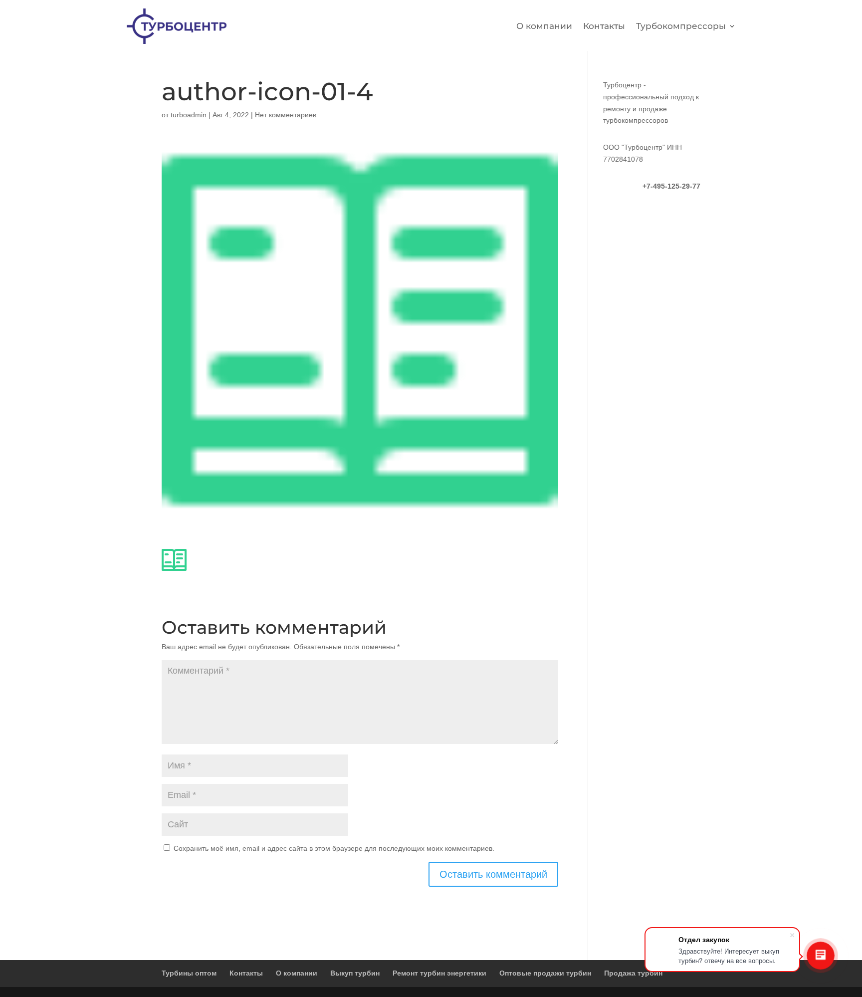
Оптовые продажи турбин (545, 973)
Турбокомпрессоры (681, 26)
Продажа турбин (633, 973)
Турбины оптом (189, 973)
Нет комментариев (285, 115)
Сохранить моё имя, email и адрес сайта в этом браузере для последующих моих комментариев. (334, 848)
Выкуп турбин (355, 973)
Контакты (604, 26)
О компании (544, 26)
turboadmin (189, 115)
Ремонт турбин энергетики (439, 973)
